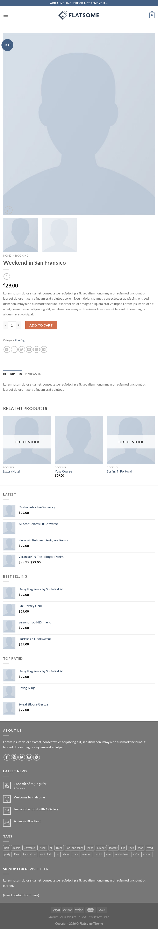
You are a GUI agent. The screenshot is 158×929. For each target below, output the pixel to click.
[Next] (146, 124)
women (147, 854)
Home (7, 255)
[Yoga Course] (79, 440)
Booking (22, 255)
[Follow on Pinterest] (36, 757)
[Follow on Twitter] (21, 757)
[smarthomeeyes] (79, 15)
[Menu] (5, 15)
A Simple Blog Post (27, 821)
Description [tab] (12, 374)
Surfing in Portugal (119, 471)
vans (108, 854)
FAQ (107, 917)
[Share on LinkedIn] (44, 349)
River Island (30, 854)
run (57, 854)
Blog (82, 917)
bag (6, 847)
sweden (86, 854)
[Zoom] (9, 210)
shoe (66, 854)
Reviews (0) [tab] (33, 374)
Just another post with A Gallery (36, 809)
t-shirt (98, 854)
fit (51, 847)
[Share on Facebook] (14, 349)
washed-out (122, 854)
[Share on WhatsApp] (6, 349)
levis (131, 847)
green (59, 847)
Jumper (101, 847)
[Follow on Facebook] (6, 757)
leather (113, 847)
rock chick (46, 854)
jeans (90, 847)
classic (16, 847)
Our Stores (68, 917)
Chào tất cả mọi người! (30, 784)
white (135, 854)
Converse (29, 847)
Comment (20, 788)
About (53, 917)
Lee (123, 847)
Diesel (42, 847)
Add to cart (41, 325)
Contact (95, 917)
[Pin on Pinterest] (36, 349)
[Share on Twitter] (21, 349)
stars (75, 854)
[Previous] (11, 124)
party (7, 854)
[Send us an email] (29, 757)
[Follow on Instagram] (14, 757)
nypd (150, 847)
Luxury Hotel (11, 471)
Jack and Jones (74, 847)
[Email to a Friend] (29, 349)
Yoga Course (63, 471)
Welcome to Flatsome (29, 797)
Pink (16, 854)
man (140, 847)
